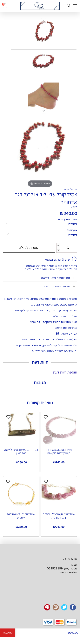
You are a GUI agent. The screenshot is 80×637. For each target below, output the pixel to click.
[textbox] (60, 565)
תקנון (74, 564)
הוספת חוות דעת (65, 372)
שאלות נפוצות (68, 572)
